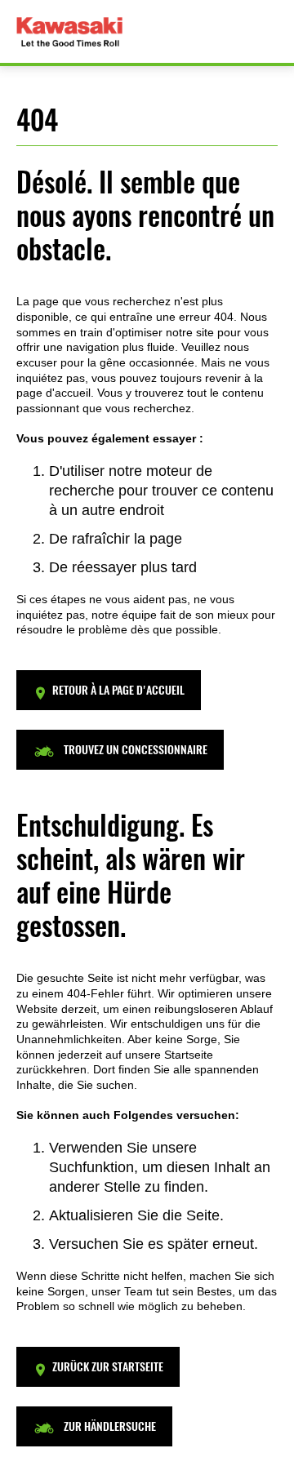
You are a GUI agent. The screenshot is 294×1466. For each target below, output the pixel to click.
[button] (108, 690)
